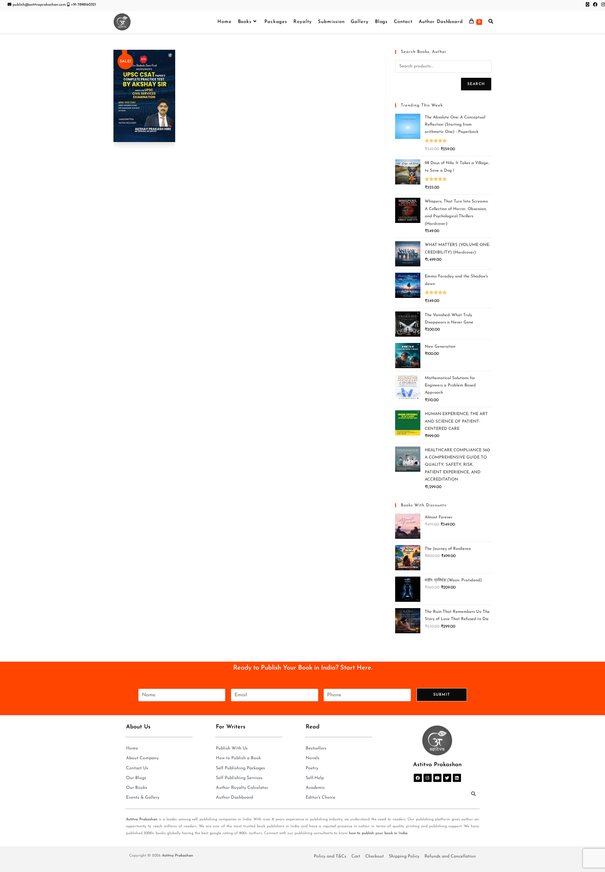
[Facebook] (418, 778)
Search (476, 84)
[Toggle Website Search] (490, 22)
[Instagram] (428, 778)
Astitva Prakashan (142, 819)
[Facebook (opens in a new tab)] (595, 5)
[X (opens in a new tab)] (587, 5)
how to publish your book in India (378, 833)
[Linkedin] (457, 778)
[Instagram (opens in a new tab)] (602, 5)
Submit (441, 695)
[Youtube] (437, 778)
